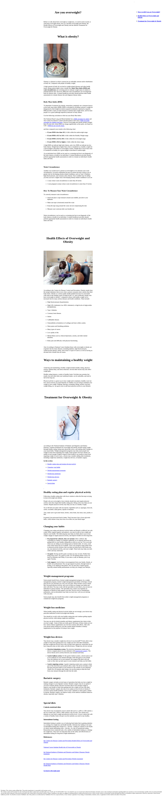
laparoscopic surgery (81, 651)
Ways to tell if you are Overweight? (149, 12)
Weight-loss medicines (54, 473)
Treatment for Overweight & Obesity (149, 21)
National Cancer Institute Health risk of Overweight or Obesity (62, 747)
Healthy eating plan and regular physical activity (61, 464)
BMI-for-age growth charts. (56, 126)
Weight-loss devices (53, 477)
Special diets (51, 483)
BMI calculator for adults (81, 119)
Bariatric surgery (52, 480)
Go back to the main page (52, 771)
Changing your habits (53, 467)
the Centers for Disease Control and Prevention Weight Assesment (63, 759)
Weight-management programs (56, 470)
